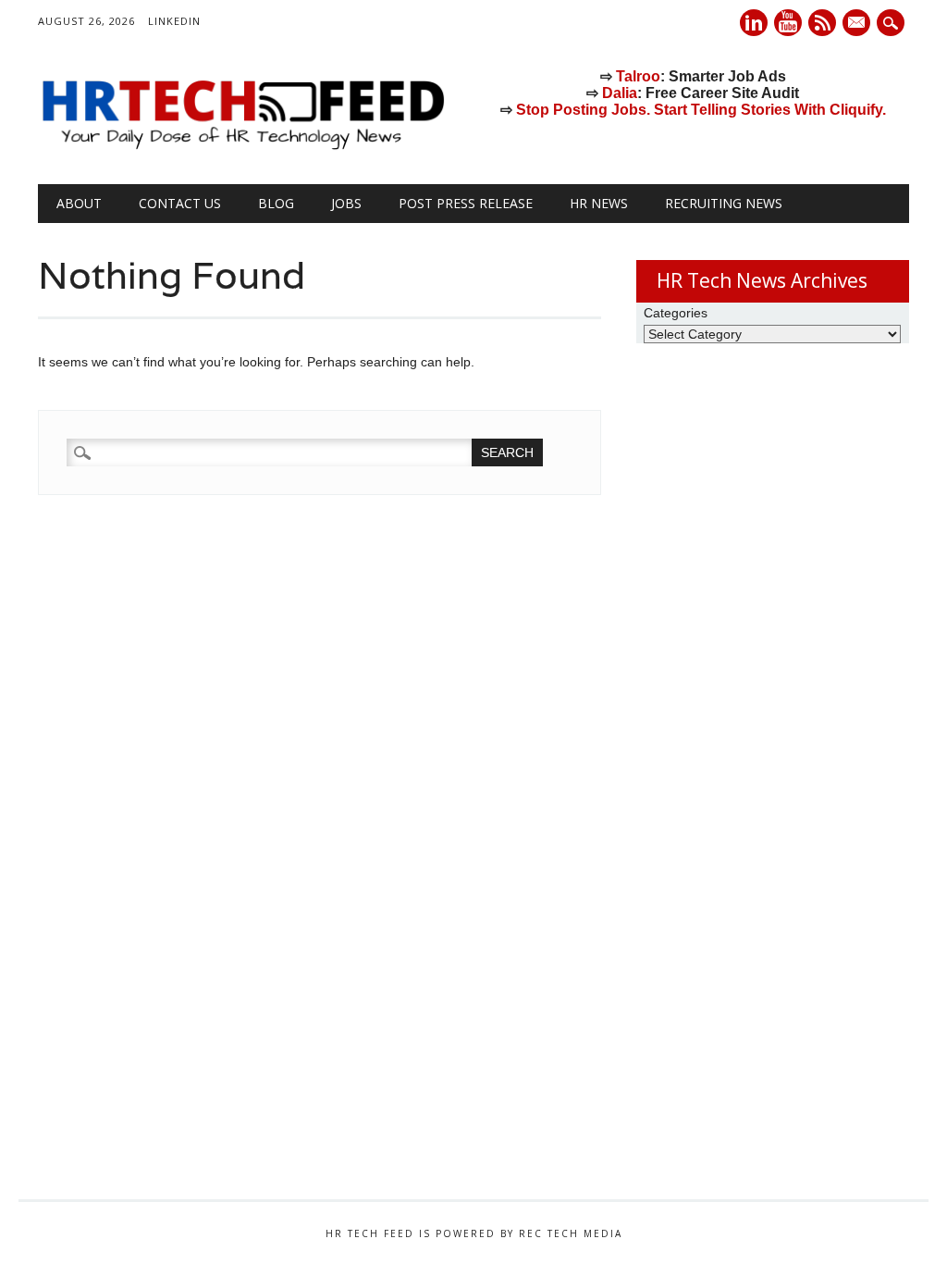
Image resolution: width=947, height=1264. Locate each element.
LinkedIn (174, 21)
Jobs (346, 203)
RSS (822, 22)
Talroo (638, 76)
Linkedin (754, 22)
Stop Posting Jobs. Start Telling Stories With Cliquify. (701, 110)
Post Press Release (466, 203)
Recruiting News (723, 203)
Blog (276, 203)
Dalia (619, 93)
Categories (675, 312)
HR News (599, 203)
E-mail (858, 24)
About (79, 203)
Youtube (788, 22)
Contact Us (180, 203)
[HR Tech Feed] (242, 146)
